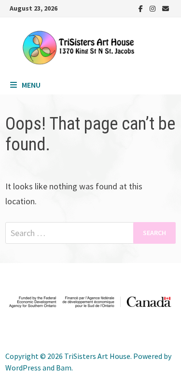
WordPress (23, 367)
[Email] (165, 7)
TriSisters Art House (97, 356)
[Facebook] (141, 7)
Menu (31, 85)
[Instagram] (153, 7)
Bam (63, 367)
